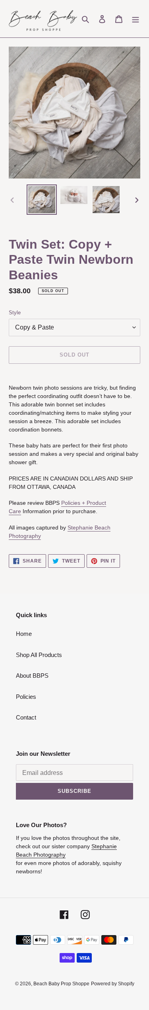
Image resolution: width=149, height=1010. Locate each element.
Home (24, 633)
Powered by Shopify (112, 983)
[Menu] (135, 18)
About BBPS (32, 675)
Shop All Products (39, 654)
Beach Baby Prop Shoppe (61, 983)
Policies (26, 696)
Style (15, 313)
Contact (26, 717)
